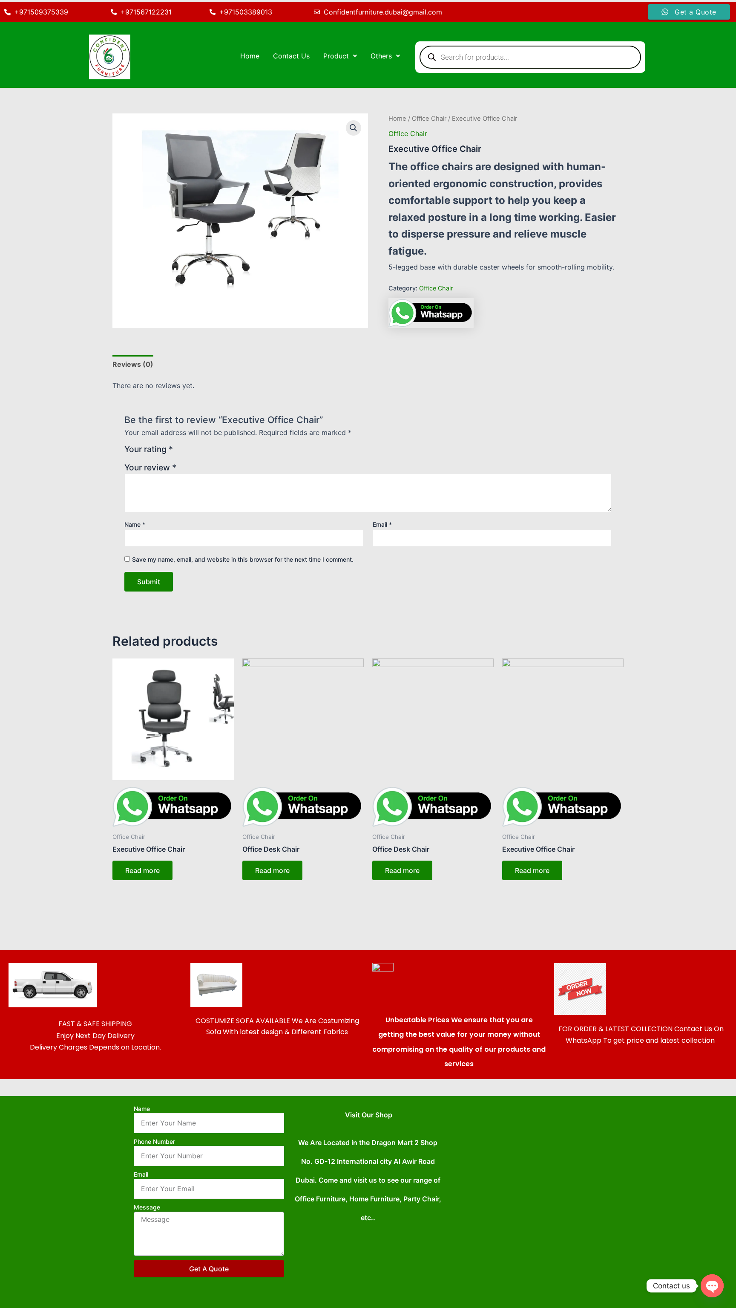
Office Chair (429, 118)
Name (134, 524)
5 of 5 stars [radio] (222, 452)
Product (336, 56)
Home (249, 56)
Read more (142, 870)
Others (381, 56)
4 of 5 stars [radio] (212, 452)
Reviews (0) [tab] (132, 364)
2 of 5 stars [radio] (191, 452)
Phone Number (154, 1141)
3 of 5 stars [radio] (202, 452)
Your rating (148, 449)
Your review (150, 467)
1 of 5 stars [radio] (181, 452)
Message (147, 1207)
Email (382, 524)
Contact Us (291, 56)
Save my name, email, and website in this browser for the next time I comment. (243, 559)
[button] (340, 55)
